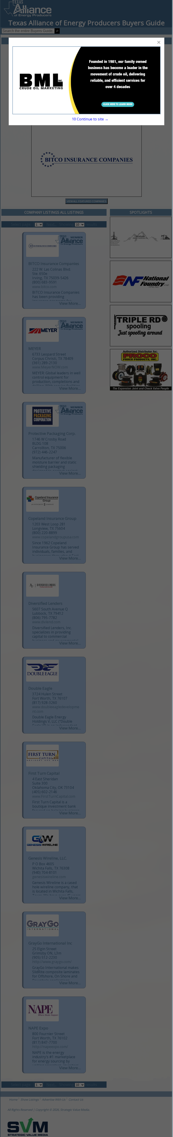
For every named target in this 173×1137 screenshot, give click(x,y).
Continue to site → (90, 119)
